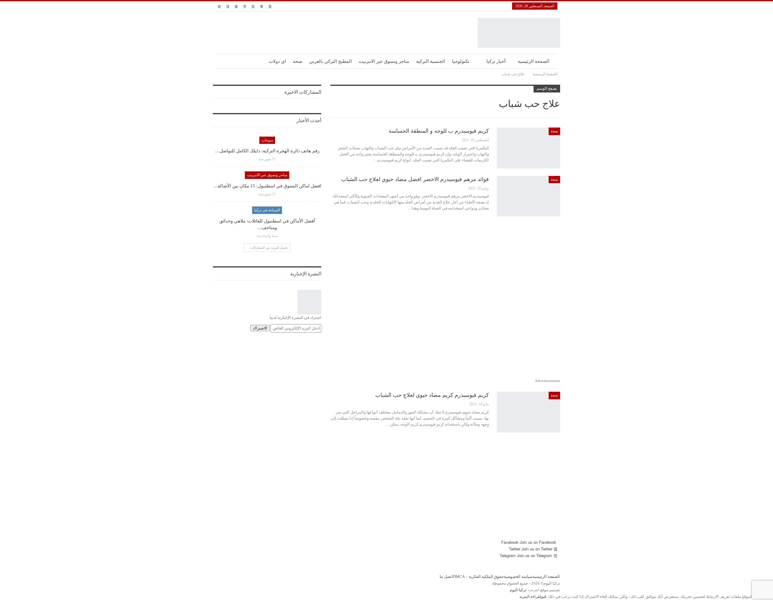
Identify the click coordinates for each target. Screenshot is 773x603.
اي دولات (277, 61)
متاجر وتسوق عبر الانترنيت (384, 61)
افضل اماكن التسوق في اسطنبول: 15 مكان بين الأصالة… (267, 185)
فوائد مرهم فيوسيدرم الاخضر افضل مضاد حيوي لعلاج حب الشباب (415, 179)
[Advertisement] (445, 299)
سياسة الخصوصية (518, 576)
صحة (297, 61)
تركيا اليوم (518, 590)
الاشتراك (260, 328)
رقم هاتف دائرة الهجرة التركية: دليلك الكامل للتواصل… (267, 150)
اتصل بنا (446, 576)
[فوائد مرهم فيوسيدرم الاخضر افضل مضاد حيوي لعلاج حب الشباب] (528, 196)
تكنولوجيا (460, 61)
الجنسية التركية (430, 61)
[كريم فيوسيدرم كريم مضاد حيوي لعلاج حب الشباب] (528, 412)
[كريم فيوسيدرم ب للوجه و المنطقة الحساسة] (528, 148)
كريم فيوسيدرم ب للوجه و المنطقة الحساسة (439, 131)
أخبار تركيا (495, 61)
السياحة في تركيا (267, 210)
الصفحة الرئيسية (533, 61)
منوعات (267, 140)
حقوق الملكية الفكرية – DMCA (478, 576)
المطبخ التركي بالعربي (330, 61)
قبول (543, 596)
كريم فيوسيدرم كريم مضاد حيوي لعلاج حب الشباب (432, 395)
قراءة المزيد (529, 596)
